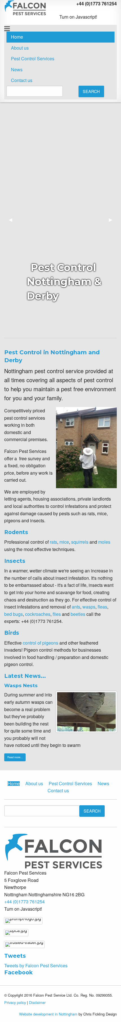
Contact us (21, 80)
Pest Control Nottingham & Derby (64, 281)
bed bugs (13, 614)
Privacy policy (15, 1002)
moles (104, 542)
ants (76, 606)
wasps (88, 606)
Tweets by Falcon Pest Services (36, 965)
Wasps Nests (21, 685)
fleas (102, 606)
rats (53, 542)
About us (20, 48)
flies (57, 614)
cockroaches (37, 614)
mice (64, 542)
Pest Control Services (32, 58)
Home (17, 37)
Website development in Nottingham (48, 1014)
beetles (78, 614)
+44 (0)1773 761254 (24, 901)
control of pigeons (40, 643)
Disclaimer (37, 1002)
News (17, 69)
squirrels (79, 542)
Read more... (15, 757)
